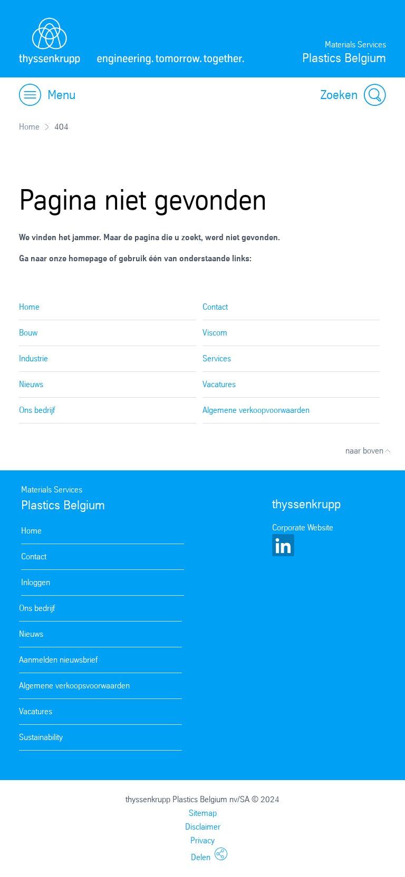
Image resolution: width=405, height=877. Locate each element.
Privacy (202, 840)
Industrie (33, 358)
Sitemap (203, 813)
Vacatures (219, 384)
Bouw (28, 333)
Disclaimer (202, 827)
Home (29, 127)
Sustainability (41, 737)
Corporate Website (302, 528)
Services (216, 358)
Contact (215, 307)
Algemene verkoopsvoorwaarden (74, 686)
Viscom (214, 333)
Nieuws (31, 384)
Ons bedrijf (37, 410)
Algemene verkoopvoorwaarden (256, 410)
